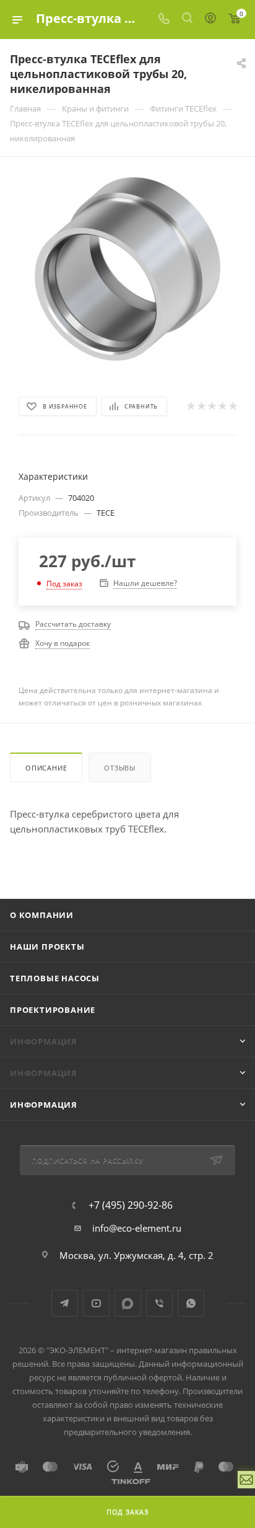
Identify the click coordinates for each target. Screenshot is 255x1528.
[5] (232, 406)
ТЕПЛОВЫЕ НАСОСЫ (55, 978)
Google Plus (128, 1303)
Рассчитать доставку (73, 624)
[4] (222, 406)
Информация (43, 1104)
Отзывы (120, 767)
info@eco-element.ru (136, 1228)
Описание (46, 767)
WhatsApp (191, 1303)
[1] (190, 406)
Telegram (64, 1303)
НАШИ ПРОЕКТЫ (47, 946)
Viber (159, 1303)
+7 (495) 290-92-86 (131, 1205)
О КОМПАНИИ (42, 915)
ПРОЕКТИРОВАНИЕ (52, 1009)
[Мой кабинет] (210, 19)
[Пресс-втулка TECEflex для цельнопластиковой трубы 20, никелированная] (127, 268)
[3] (211, 406)
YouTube (96, 1303)
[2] (201, 406)
